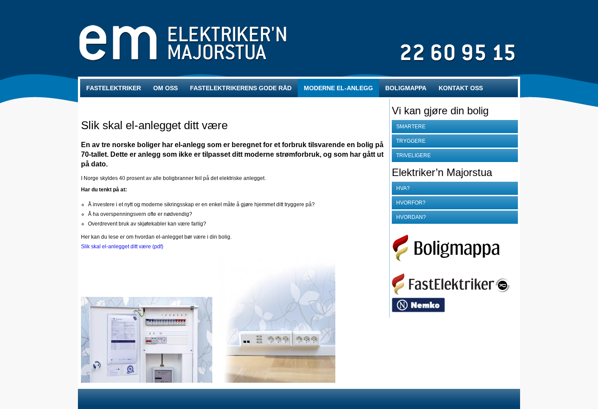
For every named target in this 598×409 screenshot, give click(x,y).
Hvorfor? (411, 203)
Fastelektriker (113, 88)
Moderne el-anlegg (338, 88)
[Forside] (451, 293)
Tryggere (411, 141)
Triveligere (413, 155)
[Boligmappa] (454, 268)
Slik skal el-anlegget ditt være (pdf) (122, 246)
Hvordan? (411, 217)
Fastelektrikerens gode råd (241, 88)
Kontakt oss (461, 88)
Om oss (165, 88)
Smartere (411, 126)
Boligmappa (405, 88)
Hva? (403, 188)
